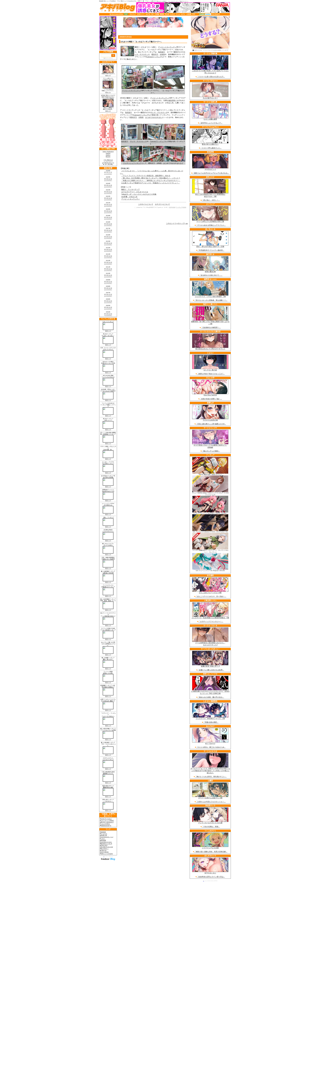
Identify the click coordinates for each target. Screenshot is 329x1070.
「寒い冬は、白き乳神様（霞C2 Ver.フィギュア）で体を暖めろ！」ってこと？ (150, 178)
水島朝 (162, 54)
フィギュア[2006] (181, 207)
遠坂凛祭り (172, 100)
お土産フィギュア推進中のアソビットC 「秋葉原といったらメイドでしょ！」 (150, 183)
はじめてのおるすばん (153, 117)
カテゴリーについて (162, 204)
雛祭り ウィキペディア (130, 189)
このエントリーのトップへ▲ (177, 223)
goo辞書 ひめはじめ (129, 197)
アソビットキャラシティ (167, 47)
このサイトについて (145, 204)
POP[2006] (172, 207)
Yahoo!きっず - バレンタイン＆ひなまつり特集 (138, 194)
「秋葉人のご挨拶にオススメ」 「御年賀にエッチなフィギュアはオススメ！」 (150, 180)
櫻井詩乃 (154, 54)
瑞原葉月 (161, 52)
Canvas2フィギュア (153, 57)
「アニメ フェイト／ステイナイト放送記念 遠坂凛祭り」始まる (145, 176)
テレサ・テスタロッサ (159, 112)
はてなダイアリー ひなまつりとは (134, 192)
